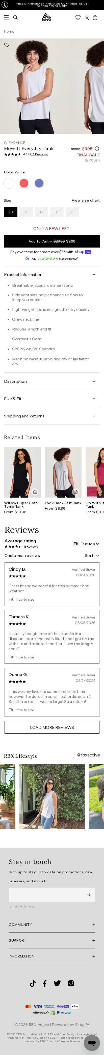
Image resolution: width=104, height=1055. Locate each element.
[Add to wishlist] (6, 45)
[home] (47, 17)
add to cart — (52, 241)
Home (9, 31)
